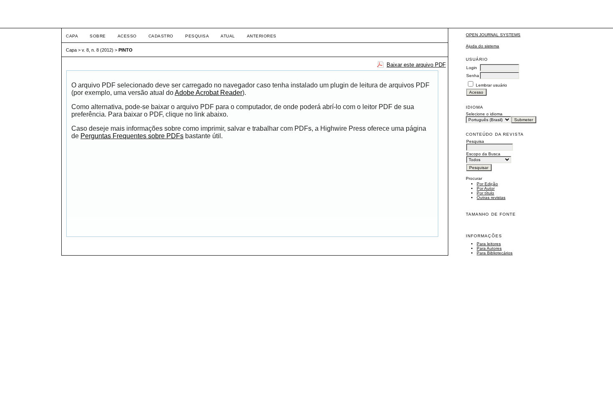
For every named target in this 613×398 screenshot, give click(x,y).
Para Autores (489, 248)
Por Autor (486, 188)
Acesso (127, 36)
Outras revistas (491, 197)
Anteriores (261, 36)
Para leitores (489, 243)
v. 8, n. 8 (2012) (97, 49)
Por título (485, 193)
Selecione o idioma (484, 114)
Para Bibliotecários (495, 253)
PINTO (125, 49)
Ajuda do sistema (482, 46)
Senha (472, 75)
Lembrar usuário (491, 85)
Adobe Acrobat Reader (208, 92)
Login (471, 67)
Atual (228, 36)
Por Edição (487, 184)
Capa (72, 36)
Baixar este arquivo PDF (416, 65)
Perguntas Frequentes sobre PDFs (131, 135)
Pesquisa (197, 36)
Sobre (98, 36)
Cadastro (160, 36)
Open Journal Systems (493, 34)
